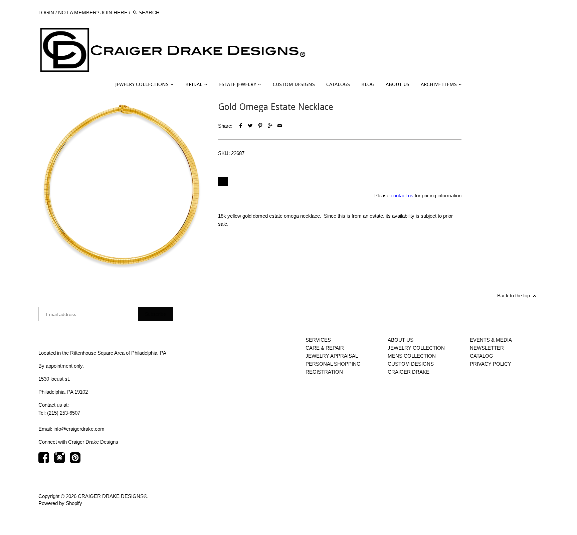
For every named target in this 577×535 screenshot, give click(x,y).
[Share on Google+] (270, 126)
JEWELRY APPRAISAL (332, 356)
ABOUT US (397, 84)
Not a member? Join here (93, 12)
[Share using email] (279, 126)
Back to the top (514, 295)
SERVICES (318, 340)
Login (46, 12)
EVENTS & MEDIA (491, 340)
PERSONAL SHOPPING (333, 364)
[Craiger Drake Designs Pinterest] (75, 461)
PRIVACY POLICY (490, 364)
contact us (402, 195)
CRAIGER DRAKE (408, 372)
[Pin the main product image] (260, 126)
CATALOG (481, 356)
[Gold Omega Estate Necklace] (121, 185)
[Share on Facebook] (240, 126)
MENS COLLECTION (412, 356)
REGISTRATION (324, 372)
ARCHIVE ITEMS (439, 84)
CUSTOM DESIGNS (294, 84)
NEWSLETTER (487, 348)
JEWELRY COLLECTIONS (142, 84)
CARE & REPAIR (325, 348)
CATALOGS (338, 84)
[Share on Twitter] (250, 126)
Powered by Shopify (60, 503)
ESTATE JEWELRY (238, 84)
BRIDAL (194, 84)
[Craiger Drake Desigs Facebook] (43, 461)
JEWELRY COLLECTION (416, 348)
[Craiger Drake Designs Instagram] (59, 461)
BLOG (367, 84)
